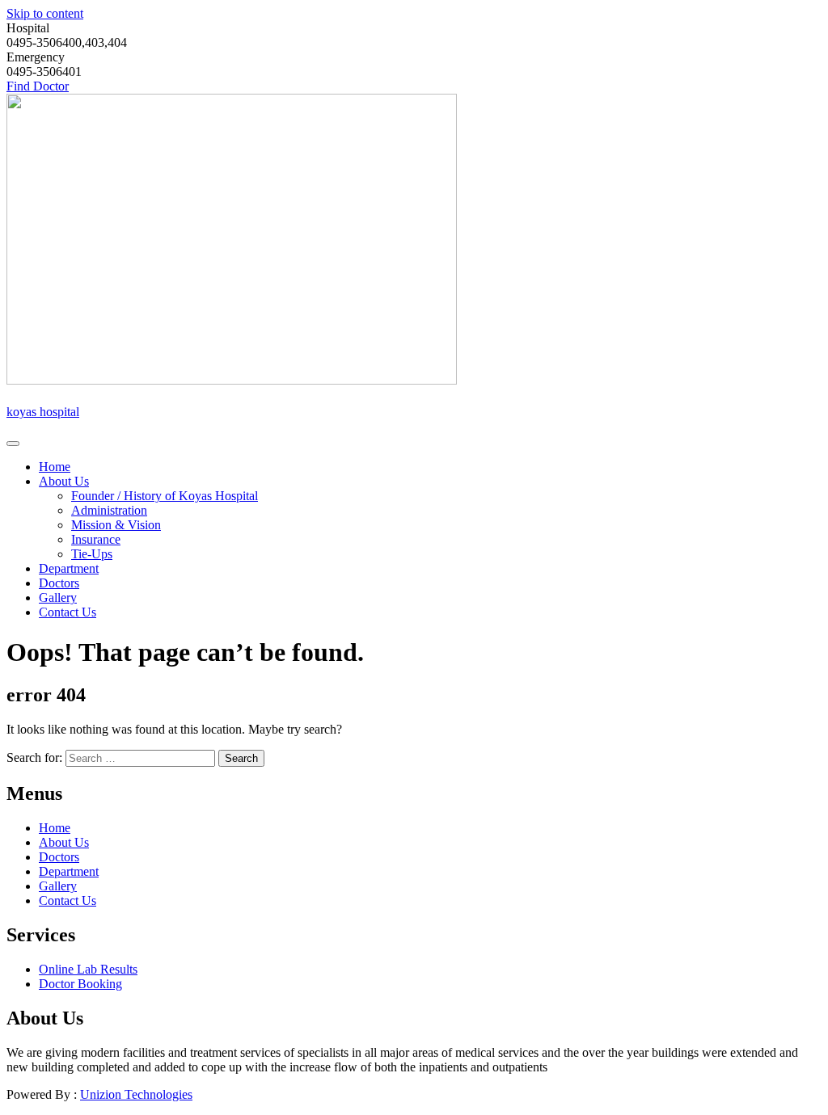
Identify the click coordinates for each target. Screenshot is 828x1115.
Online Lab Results (88, 969)
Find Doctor (37, 86)
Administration (109, 510)
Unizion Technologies (136, 1094)
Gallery (58, 597)
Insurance (95, 539)
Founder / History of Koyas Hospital (164, 496)
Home (54, 466)
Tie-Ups (91, 554)
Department (69, 568)
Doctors (59, 583)
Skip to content (44, 13)
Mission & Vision (116, 525)
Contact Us (67, 612)
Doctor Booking (80, 984)
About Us (64, 481)
